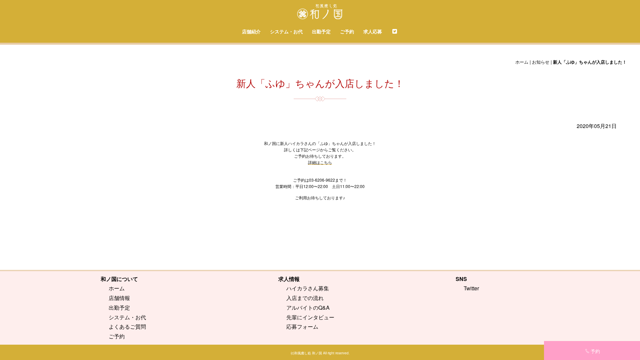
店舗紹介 (251, 31)
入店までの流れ (305, 298)
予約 (595, 351)
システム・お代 (286, 31)
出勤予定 (321, 31)
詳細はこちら (320, 162)
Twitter (471, 288)
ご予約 (347, 31)
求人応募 (372, 31)
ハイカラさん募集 (307, 288)
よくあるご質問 (127, 326)
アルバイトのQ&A (308, 307)
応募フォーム (302, 326)
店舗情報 (119, 298)
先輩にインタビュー (310, 317)
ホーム (521, 62)
